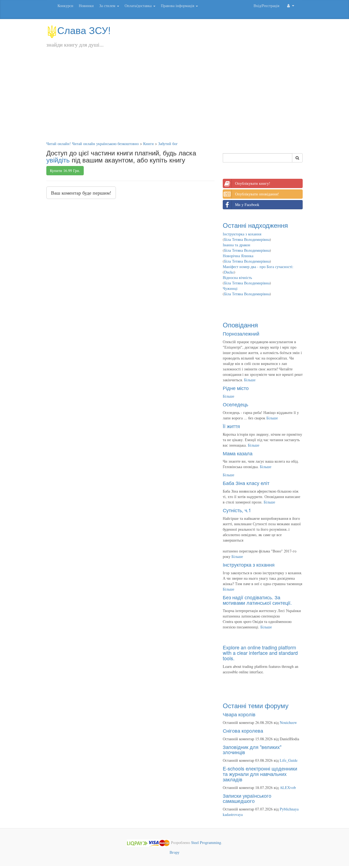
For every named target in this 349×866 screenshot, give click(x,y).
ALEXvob (288, 787)
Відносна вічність (237, 277)
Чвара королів (239, 714)
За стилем (107, 5)
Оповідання (240, 324)
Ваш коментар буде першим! (81, 192)
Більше (249, 379)
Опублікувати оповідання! (257, 193)
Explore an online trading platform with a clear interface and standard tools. (260, 653)
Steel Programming (206, 842)
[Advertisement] (174, 100)
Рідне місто (236, 387)
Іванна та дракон (236, 244)
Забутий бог (168, 143)
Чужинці (230, 288)
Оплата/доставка (139, 5)
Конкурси (65, 5)
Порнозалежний (241, 333)
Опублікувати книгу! (252, 183)
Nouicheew (288, 722)
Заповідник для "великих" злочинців (252, 749)
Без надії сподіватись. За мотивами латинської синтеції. (257, 600)
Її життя (231, 425)
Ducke (229, 272)
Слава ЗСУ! (84, 30)
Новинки (86, 5)
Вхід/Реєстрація (266, 5)
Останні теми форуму (255, 705)
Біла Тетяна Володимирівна (247, 239)
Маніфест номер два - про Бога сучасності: (258, 266)
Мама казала (237, 453)
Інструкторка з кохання (242, 234)
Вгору (174, 852)
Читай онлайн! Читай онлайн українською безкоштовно (92, 143)
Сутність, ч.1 (237, 510)
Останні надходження (255, 225)
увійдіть (58, 159)
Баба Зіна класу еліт (246, 482)
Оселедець (235, 404)
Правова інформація (178, 5)
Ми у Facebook (247, 204)
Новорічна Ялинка (238, 255)
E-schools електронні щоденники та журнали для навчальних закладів (260, 774)
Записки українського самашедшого (247, 798)
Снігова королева (243, 730)
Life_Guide (288, 760)
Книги (148, 143)
